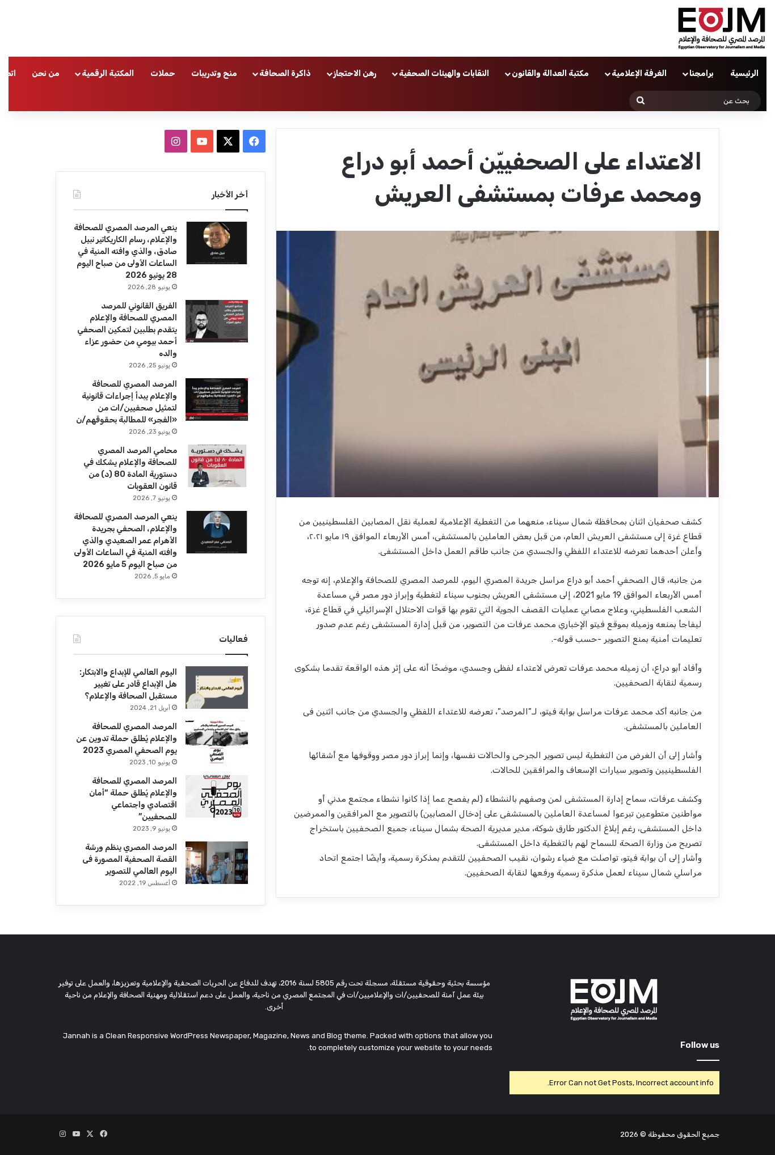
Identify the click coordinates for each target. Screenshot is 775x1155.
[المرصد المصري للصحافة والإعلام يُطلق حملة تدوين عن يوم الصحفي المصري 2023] (217, 742)
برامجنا (701, 73)
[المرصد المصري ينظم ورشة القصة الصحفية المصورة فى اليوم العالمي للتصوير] (217, 862)
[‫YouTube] (202, 141)
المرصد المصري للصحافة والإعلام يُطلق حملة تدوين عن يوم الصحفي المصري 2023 (126, 738)
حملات (162, 73)
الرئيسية (744, 73)
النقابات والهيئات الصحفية (444, 73)
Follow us (699, 1045)
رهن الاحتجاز (355, 73)
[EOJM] (722, 28)
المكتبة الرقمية (108, 73)
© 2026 (633, 1134)
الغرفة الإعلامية (639, 73)
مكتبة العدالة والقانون (550, 73)
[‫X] (228, 141)
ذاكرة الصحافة (285, 73)
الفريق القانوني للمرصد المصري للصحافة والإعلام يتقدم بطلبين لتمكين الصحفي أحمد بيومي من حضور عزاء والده (127, 329)
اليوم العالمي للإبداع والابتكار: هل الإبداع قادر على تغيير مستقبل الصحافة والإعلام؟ (128, 684)
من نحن (46, 73)
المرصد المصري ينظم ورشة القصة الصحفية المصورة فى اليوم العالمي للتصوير (129, 859)
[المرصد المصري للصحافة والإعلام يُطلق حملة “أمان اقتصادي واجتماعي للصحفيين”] (217, 796)
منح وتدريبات (214, 73)
